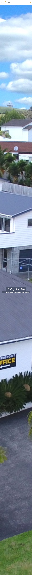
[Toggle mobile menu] (30, 2)
